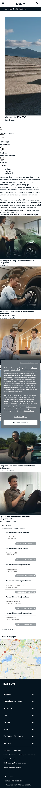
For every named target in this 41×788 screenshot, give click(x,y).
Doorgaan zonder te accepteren (29, 363)
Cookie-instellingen (20, 417)
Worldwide (7, 750)
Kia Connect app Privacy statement (15, 763)
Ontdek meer (10, 120)
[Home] (5, 777)
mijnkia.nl (6, 370)
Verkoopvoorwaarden (26, 754)
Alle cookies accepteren (20, 422)
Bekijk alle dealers (9, 629)
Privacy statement (9, 754)
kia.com (34, 368)
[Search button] (37, 3)
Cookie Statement (9, 759)
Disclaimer (17, 750)
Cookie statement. (31, 407)
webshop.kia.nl (15, 370)
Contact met (6, 525)
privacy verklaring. (28, 411)
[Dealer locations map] (20, 659)
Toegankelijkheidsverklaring (12, 767)
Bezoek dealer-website (25, 543)
